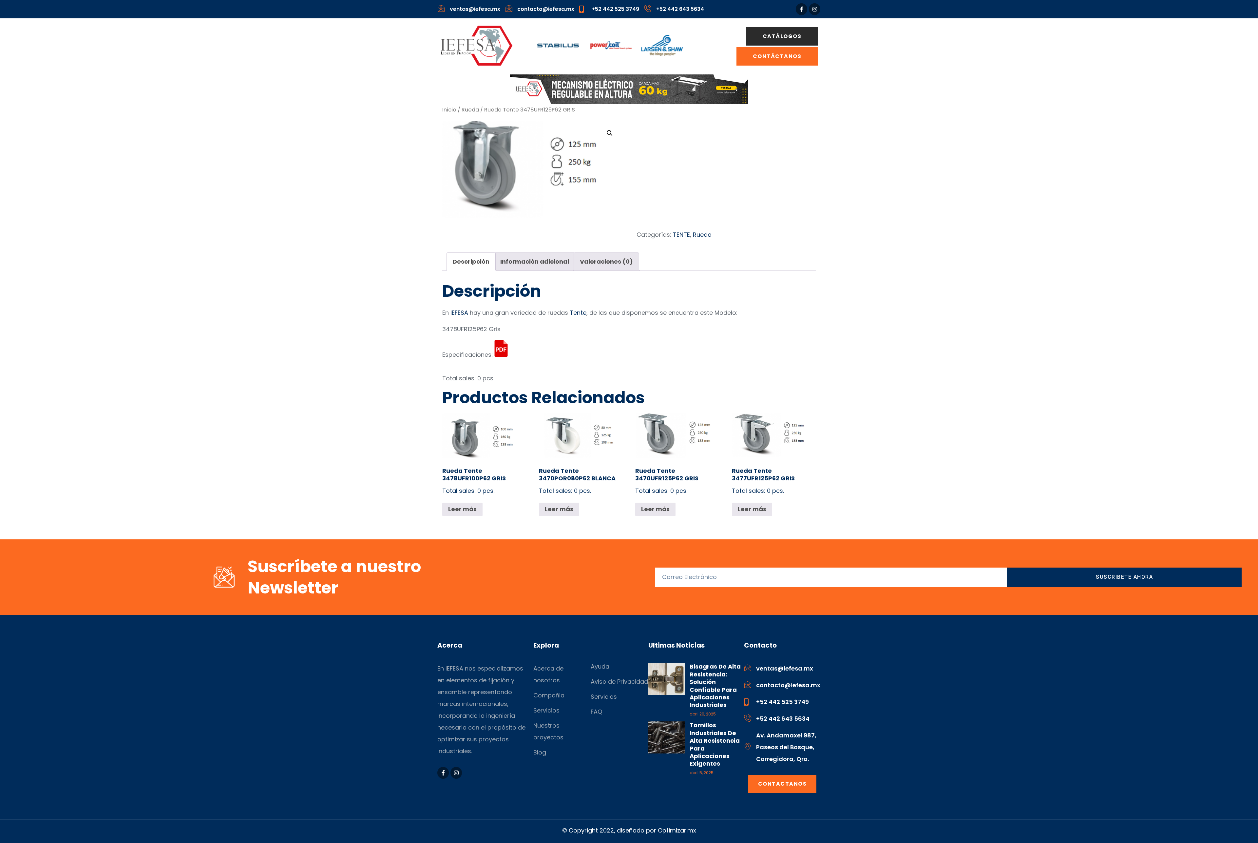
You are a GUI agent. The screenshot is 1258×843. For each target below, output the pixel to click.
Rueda (470, 109)
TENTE (681, 235)
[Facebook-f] (801, 9)
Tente (578, 313)
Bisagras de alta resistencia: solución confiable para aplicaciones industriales (715, 685)
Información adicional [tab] (534, 261)
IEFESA (459, 313)
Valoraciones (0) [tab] (606, 261)
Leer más (462, 509)
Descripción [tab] (471, 261)
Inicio (449, 109)
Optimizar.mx (677, 830)
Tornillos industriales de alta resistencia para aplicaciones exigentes (715, 744)
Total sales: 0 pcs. (474, 481)
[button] (610, 133)
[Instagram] (814, 9)
